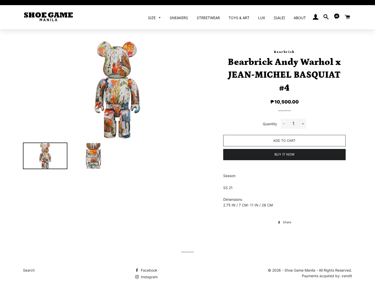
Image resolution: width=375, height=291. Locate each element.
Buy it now (284, 154)
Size (152, 18)
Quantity (270, 124)
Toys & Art (239, 18)
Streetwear (208, 18)
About (300, 18)
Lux (261, 18)
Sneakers (179, 18)
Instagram (149, 277)
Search (29, 270)
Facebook (148, 270)
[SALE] (279, 18)
